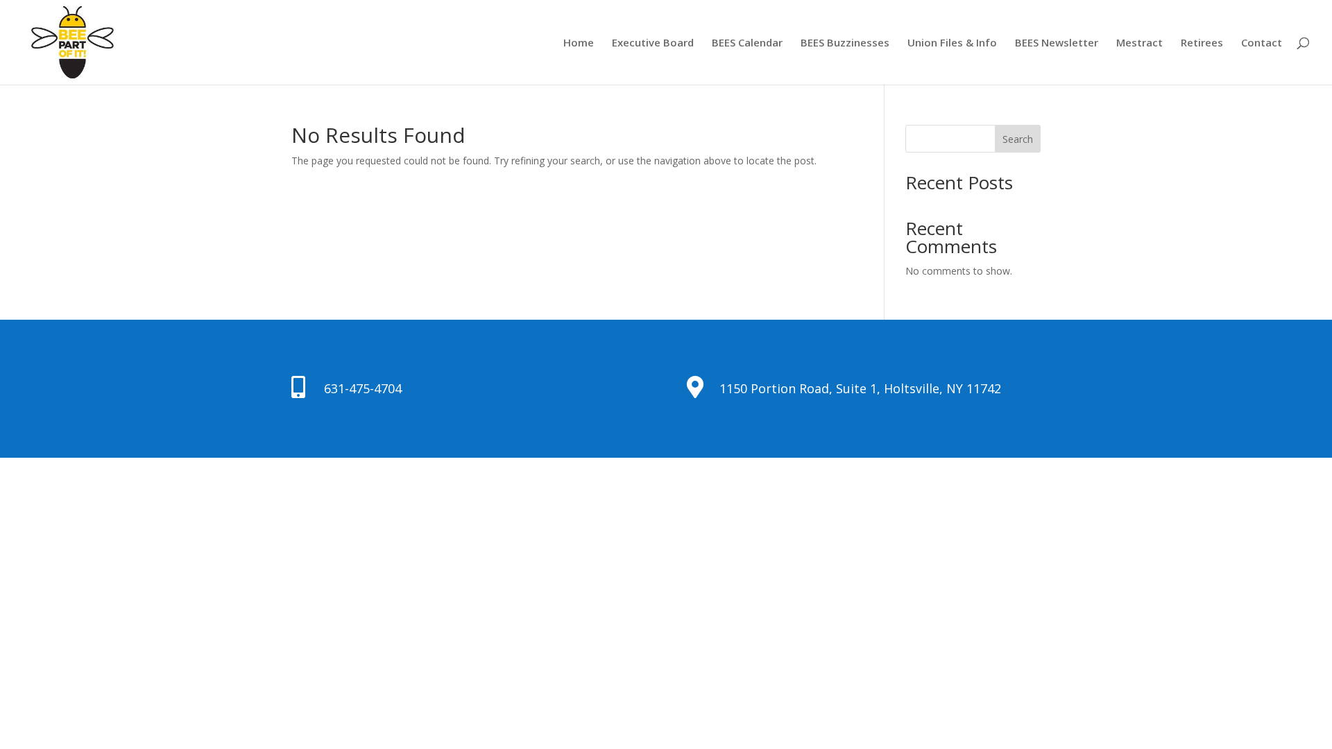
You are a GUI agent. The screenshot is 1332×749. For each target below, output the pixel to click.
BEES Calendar (747, 43)
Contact (1261, 43)
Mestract (1139, 43)
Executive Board (653, 43)
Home (578, 43)
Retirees (1202, 43)
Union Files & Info (952, 43)
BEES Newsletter (1056, 43)
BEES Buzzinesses (845, 43)
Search (1017, 139)
